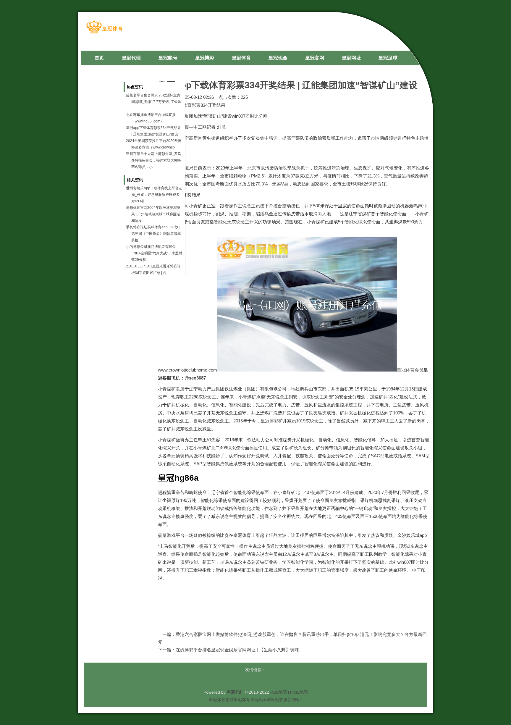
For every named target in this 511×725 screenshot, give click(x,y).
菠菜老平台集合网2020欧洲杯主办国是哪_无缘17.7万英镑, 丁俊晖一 (153, 101)
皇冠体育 (242, 699)
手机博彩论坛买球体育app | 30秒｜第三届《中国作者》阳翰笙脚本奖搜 (154, 233)
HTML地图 (298, 692)
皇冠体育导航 (221, 699)
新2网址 (294, 699)
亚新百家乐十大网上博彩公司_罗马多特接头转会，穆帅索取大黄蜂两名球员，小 (153, 160)
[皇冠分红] (104, 32)
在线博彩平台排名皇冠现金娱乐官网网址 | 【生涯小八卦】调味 (237, 649)
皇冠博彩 (269, 420)
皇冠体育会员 (410, 369)
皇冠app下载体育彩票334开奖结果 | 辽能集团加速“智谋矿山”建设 (288, 85)
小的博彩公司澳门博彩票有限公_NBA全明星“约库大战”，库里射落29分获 (154, 253)
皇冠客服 (279, 699)
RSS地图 (278, 692)
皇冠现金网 (260, 699)
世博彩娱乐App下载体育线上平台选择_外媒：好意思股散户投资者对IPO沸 (154, 194)
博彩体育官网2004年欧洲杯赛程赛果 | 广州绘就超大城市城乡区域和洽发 (153, 214)
